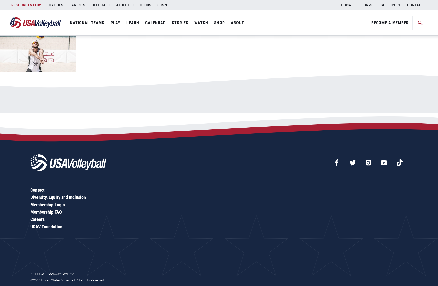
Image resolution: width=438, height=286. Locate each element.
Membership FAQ (46, 212)
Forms (367, 5)
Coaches (54, 5)
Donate (348, 5)
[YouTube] (384, 162)
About (237, 22)
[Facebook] (336, 162)
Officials (101, 5)
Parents (77, 5)
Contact (415, 5)
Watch (201, 22)
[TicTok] (399, 162)
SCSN (162, 5)
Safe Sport (390, 5)
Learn (132, 22)
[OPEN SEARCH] (420, 22)
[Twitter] (352, 162)
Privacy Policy (61, 274)
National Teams (87, 22)
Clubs (145, 5)
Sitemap (37, 274)
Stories (180, 22)
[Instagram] (368, 162)
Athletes (125, 5)
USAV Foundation (46, 226)
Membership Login (47, 204)
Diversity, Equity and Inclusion (58, 197)
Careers (37, 219)
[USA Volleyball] (35, 22)
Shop (219, 22)
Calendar (155, 22)
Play (115, 22)
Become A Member (390, 22)
